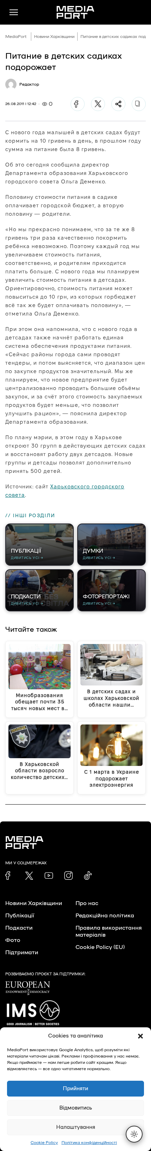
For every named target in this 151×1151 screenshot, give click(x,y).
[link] (9, 875)
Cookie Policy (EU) (100, 947)
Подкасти (19, 928)
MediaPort (16, 36)
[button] (140, 1036)
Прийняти (75, 1088)
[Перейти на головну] (75, 12)
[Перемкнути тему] (134, 1134)
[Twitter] (98, 104)
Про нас (87, 903)
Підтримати (21, 952)
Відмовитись (75, 1108)
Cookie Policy (44, 1142)
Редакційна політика (105, 915)
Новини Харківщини (54, 36)
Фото (12, 940)
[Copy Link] (139, 104)
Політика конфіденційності (89, 1142)
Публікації (19, 915)
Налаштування (75, 1127)
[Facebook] (78, 104)
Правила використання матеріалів (109, 931)
